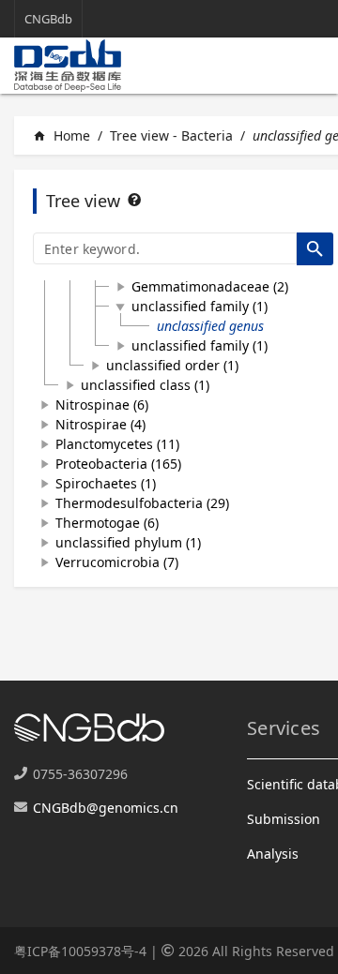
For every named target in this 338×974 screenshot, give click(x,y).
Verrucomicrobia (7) (116, 562)
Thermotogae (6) (107, 523)
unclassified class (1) (145, 385)
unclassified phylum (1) (128, 542)
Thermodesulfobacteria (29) (142, 503)
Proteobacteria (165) (118, 463)
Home (61, 135)
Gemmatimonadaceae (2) (209, 286)
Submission (283, 819)
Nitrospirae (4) (100, 424)
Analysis (273, 853)
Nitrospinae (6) (101, 404)
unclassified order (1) (172, 365)
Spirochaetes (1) (105, 483)
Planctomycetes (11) (117, 444)
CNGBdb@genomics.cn (105, 808)
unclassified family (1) (199, 306)
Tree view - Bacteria (171, 135)
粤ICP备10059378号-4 (80, 951)
